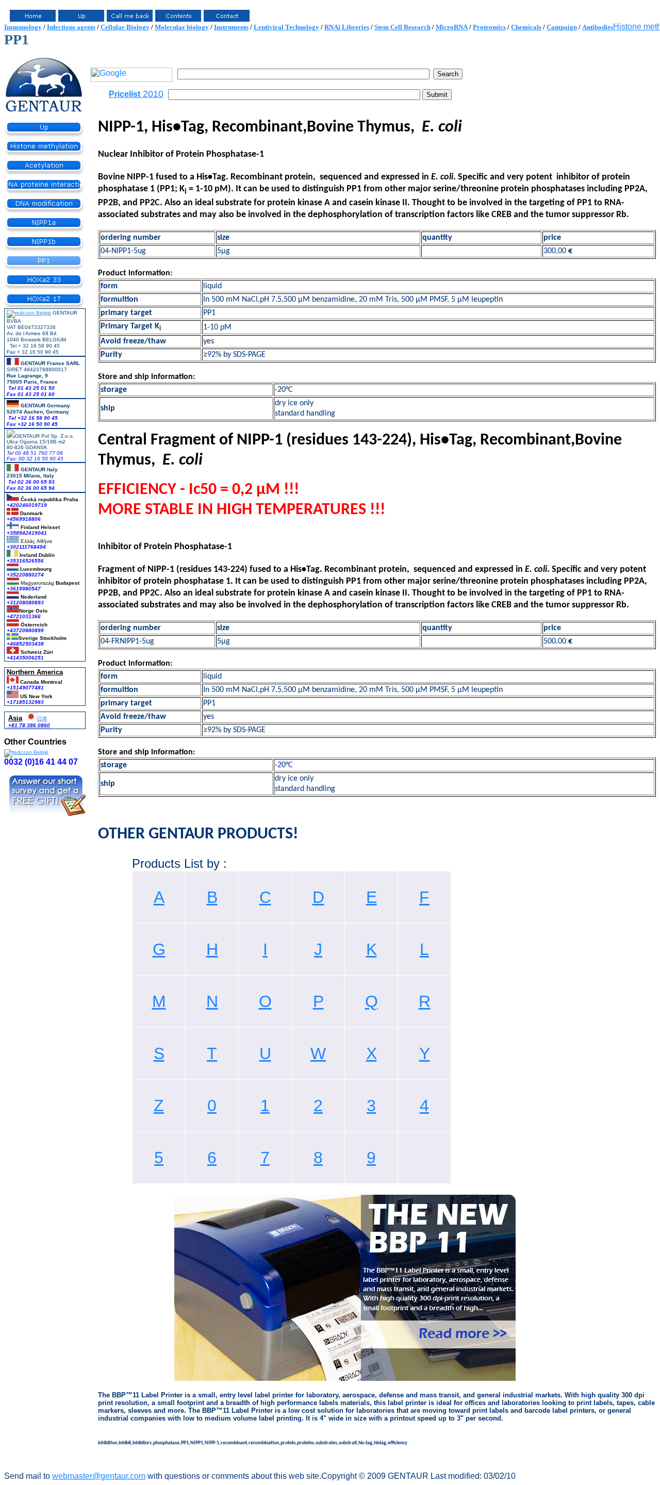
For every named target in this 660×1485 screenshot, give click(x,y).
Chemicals (526, 27)
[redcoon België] (29, 313)
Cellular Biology (125, 27)
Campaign (562, 27)
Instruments (231, 27)
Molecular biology (182, 27)
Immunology (23, 27)
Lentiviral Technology (286, 27)
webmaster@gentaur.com (98, 1476)
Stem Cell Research (402, 27)
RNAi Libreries (346, 27)
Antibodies (597, 27)
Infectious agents (71, 27)
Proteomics (489, 27)
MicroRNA (452, 27)
